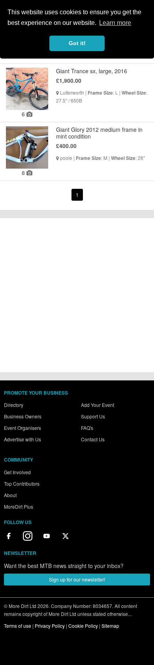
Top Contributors (21, 483)
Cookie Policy (83, 625)
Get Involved (17, 472)
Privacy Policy (50, 625)
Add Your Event (97, 404)
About (10, 495)
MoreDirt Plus (18, 506)
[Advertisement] (77, 295)
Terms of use (17, 625)
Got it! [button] (77, 43)
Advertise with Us (22, 439)
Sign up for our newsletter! (77, 579)
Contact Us (93, 439)
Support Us (93, 416)
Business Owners (22, 416)
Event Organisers (22, 427)
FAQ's (87, 427)
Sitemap (110, 625)
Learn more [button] (115, 22)
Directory (13, 404)
